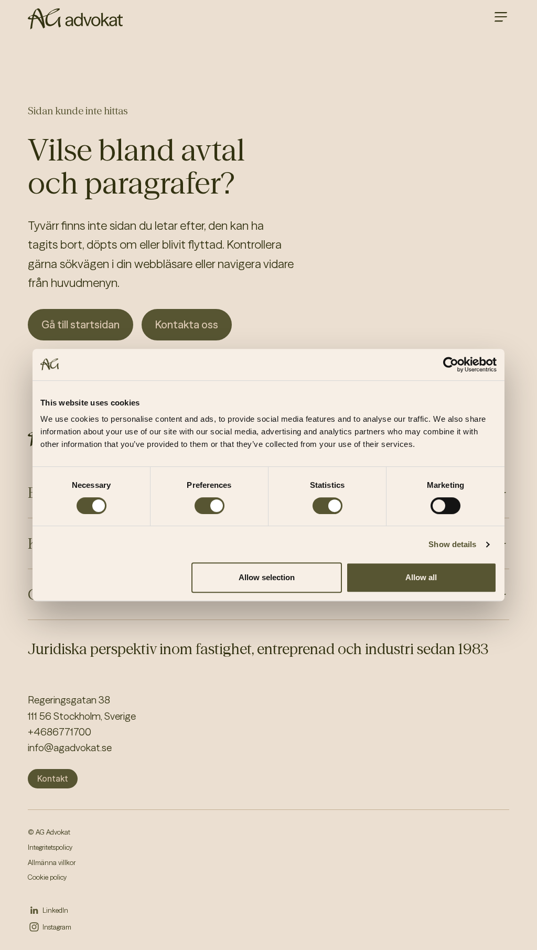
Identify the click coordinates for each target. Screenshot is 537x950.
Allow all (421, 577)
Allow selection (267, 577)
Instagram (56, 927)
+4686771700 (59, 732)
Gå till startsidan (80, 324)
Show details (452, 544)
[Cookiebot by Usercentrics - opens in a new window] (451, 364)
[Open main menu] (500, 16)
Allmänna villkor (52, 862)
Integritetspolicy (50, 847)
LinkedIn (55, 910)
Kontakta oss (186, 324)
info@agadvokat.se (70, 748)
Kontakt (52, 778)
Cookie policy (47, 877)
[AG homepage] (75, 18)
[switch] (209, 505)
